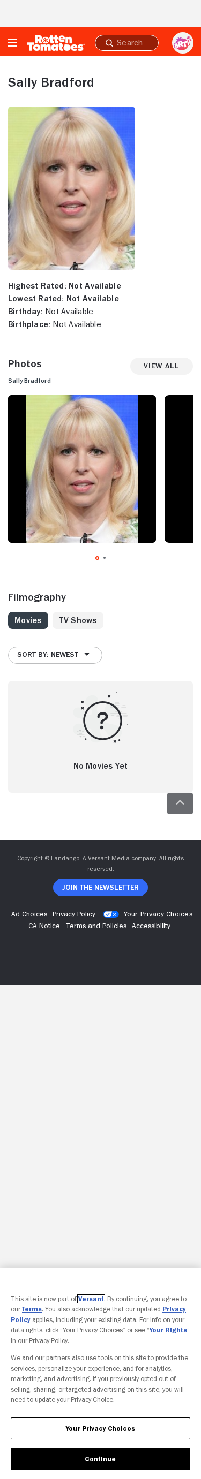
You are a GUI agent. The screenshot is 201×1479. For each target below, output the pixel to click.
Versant (91, 1298)
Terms (32, 1309)
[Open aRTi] (183, 43)
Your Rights (168, 1329)
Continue (100, 1458)
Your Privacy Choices (158, 913)
